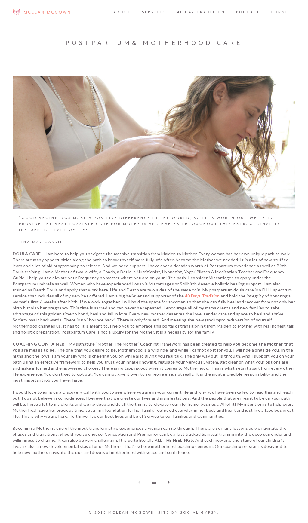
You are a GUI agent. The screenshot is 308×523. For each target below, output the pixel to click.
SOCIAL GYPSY (198, 512)
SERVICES (154, 12)
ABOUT (122, 12)
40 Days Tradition (202, 295)
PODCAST (248, 12)
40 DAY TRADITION (201, 12)
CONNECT (283, 12)
